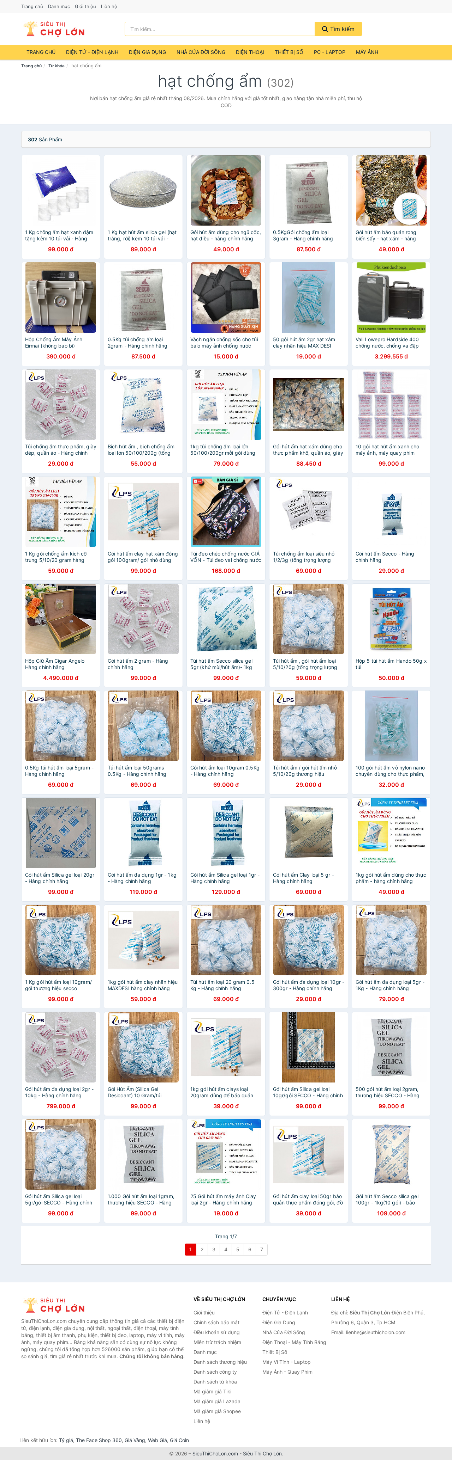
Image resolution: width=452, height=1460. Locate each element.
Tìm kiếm (341, 28)
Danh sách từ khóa (215, 1382)
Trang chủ (32, 6)
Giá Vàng (135, 1440)
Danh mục (59, 6)
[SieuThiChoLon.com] (53, 29)
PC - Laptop (329, 52)
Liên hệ (109, 6)
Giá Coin (179, 1440)
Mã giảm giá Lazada (217, 1401)
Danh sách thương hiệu (220, 1362)
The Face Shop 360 (99, 1440)
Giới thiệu (85, 6)
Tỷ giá (66, 1440)
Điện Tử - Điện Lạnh (92, 52)
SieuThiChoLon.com (215, 1453)
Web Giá (157, 1440)
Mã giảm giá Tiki (212, 1391)
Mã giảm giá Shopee (217, 1411)
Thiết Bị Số (289, 52)
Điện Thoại (250, 52)
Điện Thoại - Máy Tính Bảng (294, 1342)
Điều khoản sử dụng (217, 1332)
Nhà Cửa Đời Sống (201, 52)
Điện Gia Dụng (147, 52)
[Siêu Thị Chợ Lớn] (56, 1305)
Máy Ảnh (367, 52)
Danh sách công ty (215, 1372)
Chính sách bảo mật (216, 1322)
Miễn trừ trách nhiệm (217, 1342)
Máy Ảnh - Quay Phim (287, 1372)
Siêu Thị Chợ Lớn (262, 1453)
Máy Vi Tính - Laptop (286, 1362)
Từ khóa (56, 65)
